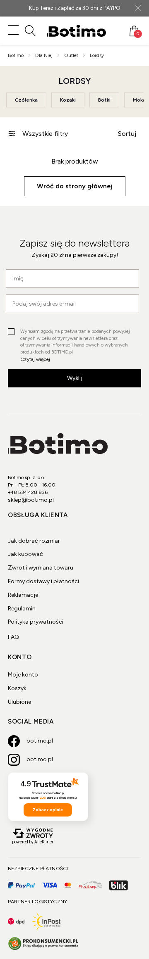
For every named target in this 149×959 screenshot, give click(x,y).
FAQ (13, 637)
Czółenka (26, 100)
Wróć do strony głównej (75, 186)
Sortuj (127, 134)
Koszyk (17, 688)
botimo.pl (39, 740)
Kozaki (68, 100)
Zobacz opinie (48, 809)
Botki (104, 100)
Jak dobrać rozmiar (34, 540)
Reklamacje (23, 594)
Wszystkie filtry (45, 134)
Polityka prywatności (35, 621)
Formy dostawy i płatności (43, 581)
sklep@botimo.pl (31, 499)
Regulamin (22, 608)
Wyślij (74, 378)
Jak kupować (25, 554)
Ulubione (19, 701)
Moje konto (23, 674)
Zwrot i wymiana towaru (40, 567)
